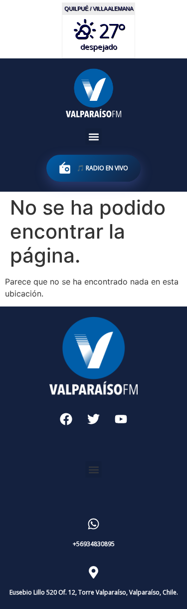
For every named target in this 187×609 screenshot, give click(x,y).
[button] (93, 136)
